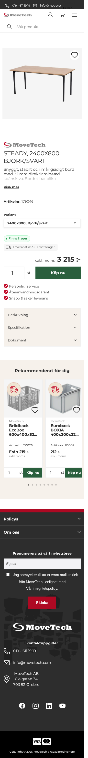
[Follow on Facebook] (22, 705)
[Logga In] (50, 15)
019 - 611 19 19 (20, 5)
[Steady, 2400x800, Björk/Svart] (42, 83)
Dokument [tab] (17, 340)
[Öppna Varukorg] (62, 15)
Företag (69, 2)
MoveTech (16, 421)
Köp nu (58, 272)
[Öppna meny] (74, 15)
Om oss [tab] (11, 532)
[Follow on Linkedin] (49, 705)
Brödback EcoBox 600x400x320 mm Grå (23, 430)
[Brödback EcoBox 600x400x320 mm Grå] (23, 398)
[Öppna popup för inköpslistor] (74, 55)
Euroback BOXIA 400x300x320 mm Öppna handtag (64, 430)
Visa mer (11, 187)
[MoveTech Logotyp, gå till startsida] (18, 15)
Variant (10, 215)
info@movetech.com (55, 5)
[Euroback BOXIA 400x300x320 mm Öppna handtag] (65, 398)
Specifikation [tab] (19, 327)
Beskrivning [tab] (18, 315)
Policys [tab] (11, 519)
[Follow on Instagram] (35, 705)
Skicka (42, 603)
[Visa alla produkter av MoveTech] (24, 145)
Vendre (70, 751)
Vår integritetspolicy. (42, 588)
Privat (67, 8)
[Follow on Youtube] (62, 705)
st (29, 272)
